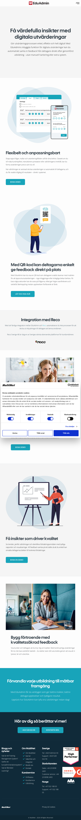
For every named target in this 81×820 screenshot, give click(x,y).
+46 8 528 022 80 (28, 730)
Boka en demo (16, 560)
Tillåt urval (40, 433)
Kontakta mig (52, 730)
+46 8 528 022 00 (51, 753)
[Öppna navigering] (77, 3)
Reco (44, 325)
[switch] (31, 418)
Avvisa (14, 433)
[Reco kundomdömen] (40, 342)
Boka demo (15, 182)
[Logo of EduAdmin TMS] (39, 3)
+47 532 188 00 (51, 786)
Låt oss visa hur (22, 294)
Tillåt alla (66, 433)
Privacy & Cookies (48, 807)
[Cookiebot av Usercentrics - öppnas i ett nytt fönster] (69, 385)
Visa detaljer (69, 426)
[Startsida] (6, 807)
